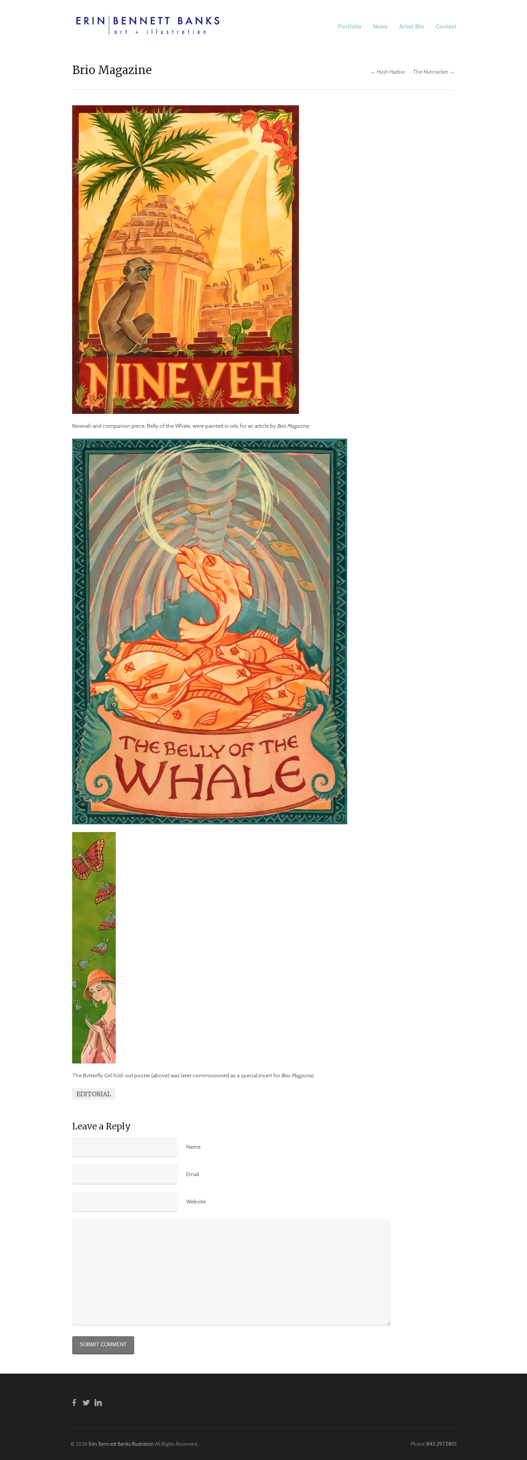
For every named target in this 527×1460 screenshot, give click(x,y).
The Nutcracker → (434, 72)
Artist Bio (411, 26)
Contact (446, 26)
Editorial (93, 1094)
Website (196, 1201)
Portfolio (349, 26)
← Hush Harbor (387, 72)
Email (192, 1174)
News (380, 26)
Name (193, 1146)
